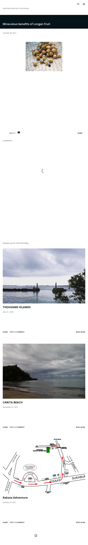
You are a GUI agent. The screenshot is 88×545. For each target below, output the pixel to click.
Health (12, 133)
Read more (80, 332)
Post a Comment (17, 332)
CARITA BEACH (13, 402)
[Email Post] (18, 133)
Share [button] (79, 133)
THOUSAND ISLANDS (17, 307)
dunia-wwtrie (13, 4)
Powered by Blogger (45, 535)
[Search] (78, 4)
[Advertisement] (44, 218)
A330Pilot (49, 540)
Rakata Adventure (15, 497)
